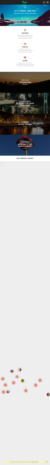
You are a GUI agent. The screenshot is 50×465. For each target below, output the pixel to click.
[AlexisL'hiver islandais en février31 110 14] (12, 371)
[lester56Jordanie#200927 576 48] (22, 380)
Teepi (25, 2)
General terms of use (35, 461)
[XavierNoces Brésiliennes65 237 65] (8, 391)
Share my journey (25, 18)
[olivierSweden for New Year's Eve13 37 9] (19, 369)
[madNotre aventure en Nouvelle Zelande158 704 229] (48, 394)
